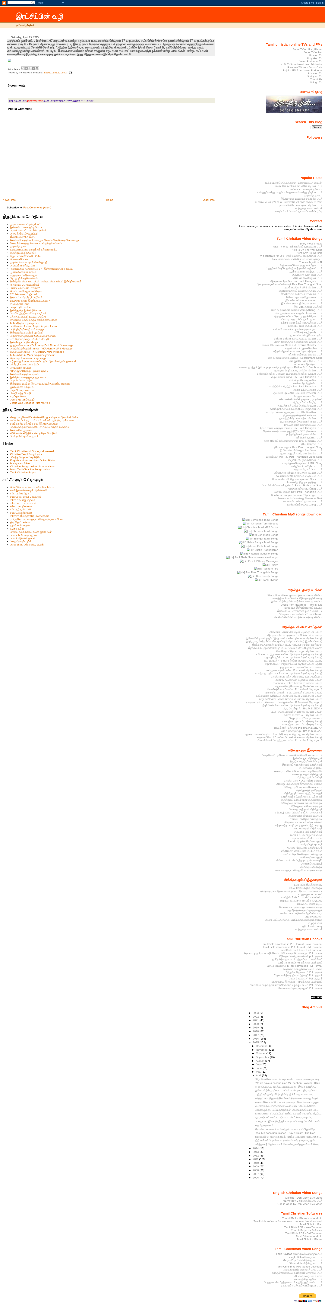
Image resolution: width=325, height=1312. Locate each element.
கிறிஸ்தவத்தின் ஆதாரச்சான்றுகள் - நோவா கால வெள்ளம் (290, 891)
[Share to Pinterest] (37, 68)
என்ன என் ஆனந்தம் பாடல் (308, 364)
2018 (256, 1031)
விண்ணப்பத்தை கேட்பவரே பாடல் (304, 504)
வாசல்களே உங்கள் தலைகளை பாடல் (302, 501)
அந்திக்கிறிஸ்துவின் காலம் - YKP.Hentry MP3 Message (41, 348)
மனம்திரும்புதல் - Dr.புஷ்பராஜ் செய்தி (302, 721)
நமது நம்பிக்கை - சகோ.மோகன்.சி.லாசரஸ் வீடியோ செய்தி (290, 698)
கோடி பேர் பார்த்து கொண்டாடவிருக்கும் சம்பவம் (36, 243)
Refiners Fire (270, 568)
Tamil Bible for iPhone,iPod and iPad (300, 949)
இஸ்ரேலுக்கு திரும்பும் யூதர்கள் (26, 332)
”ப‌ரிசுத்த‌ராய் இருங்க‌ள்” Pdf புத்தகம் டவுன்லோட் (296, 981)
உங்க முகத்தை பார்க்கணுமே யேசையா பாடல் (298, 313)
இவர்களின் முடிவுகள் (21, 430)
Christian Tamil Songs (265, 531)
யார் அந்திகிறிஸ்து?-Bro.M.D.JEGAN (301, 730)
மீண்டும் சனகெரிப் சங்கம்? (25, 287)
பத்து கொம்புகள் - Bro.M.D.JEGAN (302, 708)
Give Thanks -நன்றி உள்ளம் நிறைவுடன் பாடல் (297, 246)
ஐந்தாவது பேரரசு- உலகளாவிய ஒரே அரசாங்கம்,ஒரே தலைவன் (43, 361)
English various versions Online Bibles (32, 460)
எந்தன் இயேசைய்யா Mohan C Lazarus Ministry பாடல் (292, 344)
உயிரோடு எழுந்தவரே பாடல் (308, 332)
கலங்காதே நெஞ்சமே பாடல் (307, 383)
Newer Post (9, 199)
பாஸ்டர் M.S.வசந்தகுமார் (23, 534)
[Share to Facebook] (33, 68)
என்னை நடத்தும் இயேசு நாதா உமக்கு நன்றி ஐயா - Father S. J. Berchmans (280, 367)
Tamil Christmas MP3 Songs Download (299, 1266)
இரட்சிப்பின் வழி (40, 16)
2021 (256, 1020)
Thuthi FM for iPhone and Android (302, 1218)
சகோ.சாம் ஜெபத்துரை (22, 499)
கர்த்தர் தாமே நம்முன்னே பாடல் (305, 380)
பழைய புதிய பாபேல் (20, 307)
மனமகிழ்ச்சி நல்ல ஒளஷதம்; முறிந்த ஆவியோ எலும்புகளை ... (288, 1136)
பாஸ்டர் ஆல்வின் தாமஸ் (22, 538)
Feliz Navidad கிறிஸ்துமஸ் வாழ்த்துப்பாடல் (299, 1253)
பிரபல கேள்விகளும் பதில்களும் (305, 887)
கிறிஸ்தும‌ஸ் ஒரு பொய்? (23, 252)
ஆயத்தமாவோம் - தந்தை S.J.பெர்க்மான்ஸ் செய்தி (294, 635)
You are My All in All (310, 262)
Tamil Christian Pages (23, 472)
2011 (256, 1159)
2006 (256, 1177)
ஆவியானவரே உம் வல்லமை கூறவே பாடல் (300, 290)
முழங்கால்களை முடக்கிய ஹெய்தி (28, 262)
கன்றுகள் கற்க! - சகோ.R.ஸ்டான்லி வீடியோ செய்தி (294, 670)
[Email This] (23, 68)
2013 (256, 1151)
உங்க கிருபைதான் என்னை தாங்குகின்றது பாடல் (296, 309)
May (259, 1071)
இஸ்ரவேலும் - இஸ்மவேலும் (24, 342)
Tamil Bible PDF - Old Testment (303, 1233)
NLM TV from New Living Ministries (301, 64)
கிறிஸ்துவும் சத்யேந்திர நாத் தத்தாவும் (301, 796)
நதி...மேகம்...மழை (312, 926)
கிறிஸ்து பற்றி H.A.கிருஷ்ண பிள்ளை (303, 780)
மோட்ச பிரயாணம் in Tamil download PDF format (294, 965)
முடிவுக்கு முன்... (19, 246)
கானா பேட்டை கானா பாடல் (307, 389)
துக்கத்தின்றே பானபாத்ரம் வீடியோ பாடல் (300, 205)
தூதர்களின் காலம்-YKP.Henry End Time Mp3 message (41, 345)
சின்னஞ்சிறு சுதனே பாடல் (308, 1279)
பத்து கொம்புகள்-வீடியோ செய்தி (28, 316)
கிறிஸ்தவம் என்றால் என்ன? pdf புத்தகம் (300, 956)
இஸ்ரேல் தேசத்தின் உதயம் (24, 374)
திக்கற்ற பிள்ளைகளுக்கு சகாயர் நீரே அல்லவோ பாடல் (293, 411)
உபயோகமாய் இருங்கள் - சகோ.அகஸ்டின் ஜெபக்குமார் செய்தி (289, 654)
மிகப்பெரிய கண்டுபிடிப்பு (309, 903)
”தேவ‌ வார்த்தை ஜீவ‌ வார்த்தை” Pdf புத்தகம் (298, 975)
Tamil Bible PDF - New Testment (303, 1227)
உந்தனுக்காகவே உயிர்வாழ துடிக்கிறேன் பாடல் (298, 316)
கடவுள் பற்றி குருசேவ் (310, 767)
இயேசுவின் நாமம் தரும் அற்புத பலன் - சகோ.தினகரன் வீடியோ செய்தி (284, 638)
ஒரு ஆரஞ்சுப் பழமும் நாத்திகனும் (304, 910)
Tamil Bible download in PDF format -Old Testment (292, 946)
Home (109, 199)
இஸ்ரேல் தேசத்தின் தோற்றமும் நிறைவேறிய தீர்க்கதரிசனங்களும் (45, 239)
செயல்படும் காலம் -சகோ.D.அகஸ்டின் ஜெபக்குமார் (294, 689)
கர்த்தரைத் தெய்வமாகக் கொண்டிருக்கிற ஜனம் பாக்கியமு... (288, 1144)
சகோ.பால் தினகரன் (21, 506)
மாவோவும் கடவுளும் (311, 857)
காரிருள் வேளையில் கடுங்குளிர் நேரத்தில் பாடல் (297, 1272)
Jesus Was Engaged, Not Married (30, 402)
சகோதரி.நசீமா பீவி (20, 509)
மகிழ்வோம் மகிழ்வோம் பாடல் (307, 466)
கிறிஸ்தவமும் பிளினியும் (309, 777)
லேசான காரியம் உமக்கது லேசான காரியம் (300, 498)
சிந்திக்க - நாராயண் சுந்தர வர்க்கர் (303, 822)
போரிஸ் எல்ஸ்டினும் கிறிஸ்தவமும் (304, 847)
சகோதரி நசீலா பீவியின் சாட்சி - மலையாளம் (298, 812)
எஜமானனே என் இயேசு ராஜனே (305, 335)
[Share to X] (30, 68)
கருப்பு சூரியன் (18, 396)
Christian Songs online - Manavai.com (32, 466)
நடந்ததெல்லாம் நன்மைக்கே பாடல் (304, 434)
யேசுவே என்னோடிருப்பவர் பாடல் (305, 488)
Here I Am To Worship (309, 252)
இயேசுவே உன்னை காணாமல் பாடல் (303, 300)
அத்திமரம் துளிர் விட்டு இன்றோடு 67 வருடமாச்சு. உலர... (285, 1094)
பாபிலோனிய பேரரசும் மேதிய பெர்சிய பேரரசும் (34, 326)
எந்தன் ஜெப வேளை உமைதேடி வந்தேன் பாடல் (297, 351)
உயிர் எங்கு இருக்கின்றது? (308, 884)
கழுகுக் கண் (315, 922)
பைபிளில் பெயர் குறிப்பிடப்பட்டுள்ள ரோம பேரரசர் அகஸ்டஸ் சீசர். (288, 201)
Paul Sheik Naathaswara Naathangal (256, 557)
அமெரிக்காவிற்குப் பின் (22, 265)
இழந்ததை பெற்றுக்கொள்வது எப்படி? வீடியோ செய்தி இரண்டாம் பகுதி (284, 641)
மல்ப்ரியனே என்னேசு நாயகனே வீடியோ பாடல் (298, 185)
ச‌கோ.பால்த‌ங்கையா (21, 512)
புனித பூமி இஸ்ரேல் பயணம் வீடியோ (303, 607)
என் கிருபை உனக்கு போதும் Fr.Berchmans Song (295, 357)
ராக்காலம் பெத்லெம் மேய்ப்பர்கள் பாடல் (301, 1285)
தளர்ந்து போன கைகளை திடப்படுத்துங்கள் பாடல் (296, 408)
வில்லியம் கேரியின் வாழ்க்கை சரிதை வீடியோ (298, 617)
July (258, 1064)
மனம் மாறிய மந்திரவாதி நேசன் (27, 544)
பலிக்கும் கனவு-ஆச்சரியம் (24, 364)
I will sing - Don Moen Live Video (303, 1197)
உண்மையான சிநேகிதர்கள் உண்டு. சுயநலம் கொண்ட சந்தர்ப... (288, 1113)
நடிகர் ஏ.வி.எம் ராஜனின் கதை (306, 834)
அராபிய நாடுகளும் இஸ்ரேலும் (26, 291)
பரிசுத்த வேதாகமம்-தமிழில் (24, 457)
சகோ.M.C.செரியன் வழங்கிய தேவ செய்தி (299, 679)
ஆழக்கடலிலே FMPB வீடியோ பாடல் (303, 287)
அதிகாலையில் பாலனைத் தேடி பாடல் (302, 1269)
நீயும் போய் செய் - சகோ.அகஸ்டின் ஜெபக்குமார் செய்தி (292, 705)
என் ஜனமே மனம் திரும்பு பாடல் (305, 360)
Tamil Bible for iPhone (309, 1239)
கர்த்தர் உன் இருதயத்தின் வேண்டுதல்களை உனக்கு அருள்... (288, 1098)
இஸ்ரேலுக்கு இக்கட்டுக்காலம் (26, 310)
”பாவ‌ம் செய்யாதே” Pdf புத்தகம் (305, 978)
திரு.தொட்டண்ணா (20, 522)
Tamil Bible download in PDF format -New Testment (291, 943)
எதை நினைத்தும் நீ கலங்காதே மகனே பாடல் (298, 341)
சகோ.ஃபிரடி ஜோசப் (20, 493)
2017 (256, 1035)
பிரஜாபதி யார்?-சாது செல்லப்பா (305, 718)
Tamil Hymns (270, 579)
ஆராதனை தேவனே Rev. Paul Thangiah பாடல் (296, 281)
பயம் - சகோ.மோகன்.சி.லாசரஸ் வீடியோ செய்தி (296, 711)
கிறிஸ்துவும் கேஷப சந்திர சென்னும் (303, 793)
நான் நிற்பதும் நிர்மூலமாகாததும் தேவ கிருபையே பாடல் (293, 440)
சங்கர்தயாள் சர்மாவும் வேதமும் (305, 815)
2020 (256, 1023)
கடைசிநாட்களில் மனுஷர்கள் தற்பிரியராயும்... (34, 249)
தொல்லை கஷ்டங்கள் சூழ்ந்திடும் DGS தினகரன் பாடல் (292, 431)
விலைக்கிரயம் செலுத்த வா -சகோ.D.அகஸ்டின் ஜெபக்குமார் (289, 740)
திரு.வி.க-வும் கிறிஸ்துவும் (308, 831)
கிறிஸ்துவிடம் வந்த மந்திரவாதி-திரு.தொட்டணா (296, 676)
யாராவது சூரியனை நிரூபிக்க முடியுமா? (301, 900)
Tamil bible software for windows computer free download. (288, 1221)
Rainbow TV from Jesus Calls (304, 67)
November (262, 1049)
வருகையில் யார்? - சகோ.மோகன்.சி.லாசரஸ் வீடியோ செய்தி (289, 737)
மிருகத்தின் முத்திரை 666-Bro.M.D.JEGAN (298, 727)
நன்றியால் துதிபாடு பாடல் (309, 437)
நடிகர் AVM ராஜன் (20, 525)
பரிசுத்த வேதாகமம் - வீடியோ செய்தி (302, 714)
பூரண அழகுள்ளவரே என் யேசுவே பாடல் (301, 453)
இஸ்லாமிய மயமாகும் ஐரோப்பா (26, 227)
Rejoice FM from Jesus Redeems (302, 70)
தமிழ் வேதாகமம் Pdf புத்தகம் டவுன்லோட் (300, 962)
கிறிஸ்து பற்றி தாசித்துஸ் (309, 790)
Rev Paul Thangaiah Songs (261, 572)
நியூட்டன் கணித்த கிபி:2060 (25, 255)
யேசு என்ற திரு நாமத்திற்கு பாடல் (304, 482)
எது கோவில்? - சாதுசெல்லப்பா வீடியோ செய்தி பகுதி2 (293, 660)
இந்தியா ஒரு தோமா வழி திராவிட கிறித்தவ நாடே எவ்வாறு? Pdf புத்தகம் (283, 952)
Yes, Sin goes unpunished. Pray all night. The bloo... (286, 1132)
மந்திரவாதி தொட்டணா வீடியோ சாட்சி (301, 850)
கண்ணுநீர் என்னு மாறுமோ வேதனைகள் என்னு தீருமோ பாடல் (289, 192)
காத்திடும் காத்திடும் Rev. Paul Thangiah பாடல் (295, 386)
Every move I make (310, 243)
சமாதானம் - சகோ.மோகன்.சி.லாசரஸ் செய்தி (297, 682)
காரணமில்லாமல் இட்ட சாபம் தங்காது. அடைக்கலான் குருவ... (288, 1102)
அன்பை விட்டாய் (19, 259)
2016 (256, 1038)
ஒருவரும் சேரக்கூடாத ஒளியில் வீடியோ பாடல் (298, 370)
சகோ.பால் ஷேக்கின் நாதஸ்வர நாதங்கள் (300, 399)
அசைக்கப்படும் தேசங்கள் (24, 233)
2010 (256, 1162)
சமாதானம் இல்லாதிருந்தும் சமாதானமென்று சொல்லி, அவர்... (288, 1121)
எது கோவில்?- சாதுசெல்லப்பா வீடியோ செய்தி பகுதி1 (293, 663)
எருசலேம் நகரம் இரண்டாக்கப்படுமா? (30, 300)
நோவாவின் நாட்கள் (20, 367)
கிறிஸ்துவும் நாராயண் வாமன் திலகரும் (301, 802)
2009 (256, 1166)
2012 (256, 1155)
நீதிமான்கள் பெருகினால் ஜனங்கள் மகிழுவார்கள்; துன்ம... (286, 1140)
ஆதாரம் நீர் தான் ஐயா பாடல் (307, 274)
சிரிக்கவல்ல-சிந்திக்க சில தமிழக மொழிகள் (34, 433)
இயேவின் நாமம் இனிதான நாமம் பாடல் (301, 303)
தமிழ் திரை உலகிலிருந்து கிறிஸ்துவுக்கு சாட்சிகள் (36, 519)
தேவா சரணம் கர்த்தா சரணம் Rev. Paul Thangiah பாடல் (291, 427)
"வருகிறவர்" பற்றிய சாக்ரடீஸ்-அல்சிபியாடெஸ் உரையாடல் (292, 755)
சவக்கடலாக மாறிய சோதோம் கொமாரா (301, 913)
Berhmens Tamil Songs (264, 519)
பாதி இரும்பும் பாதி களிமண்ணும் (27, 329)
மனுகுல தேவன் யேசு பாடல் (308, 469)
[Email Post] (70, 73)
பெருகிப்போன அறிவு (21, 380)
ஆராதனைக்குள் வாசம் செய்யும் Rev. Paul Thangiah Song (289, 284)
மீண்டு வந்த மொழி (20, 393)
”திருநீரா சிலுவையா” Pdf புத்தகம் (304, 972)
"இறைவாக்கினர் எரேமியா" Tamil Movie (300, 614)
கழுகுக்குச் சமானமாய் (310, 894)
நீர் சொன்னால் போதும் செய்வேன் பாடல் (301, 450)
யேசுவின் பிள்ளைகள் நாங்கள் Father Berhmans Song (292, 485)
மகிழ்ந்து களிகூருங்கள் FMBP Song (302, 463)
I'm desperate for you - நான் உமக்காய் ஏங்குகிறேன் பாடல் (290, 255)
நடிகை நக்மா (17, 528)
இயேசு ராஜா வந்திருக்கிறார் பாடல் (304, 297)
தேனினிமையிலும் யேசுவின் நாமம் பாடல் (301, 421)
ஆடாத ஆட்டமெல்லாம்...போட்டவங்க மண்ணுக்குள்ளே (293, 919)
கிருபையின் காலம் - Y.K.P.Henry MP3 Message (37, 351)
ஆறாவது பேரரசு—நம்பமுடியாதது (28, 358)
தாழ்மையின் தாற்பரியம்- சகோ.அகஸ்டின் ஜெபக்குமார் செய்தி (289, 695)
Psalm (274, 564)
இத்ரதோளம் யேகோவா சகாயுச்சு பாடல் (301, 198)
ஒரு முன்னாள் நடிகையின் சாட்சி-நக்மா (301, 666)
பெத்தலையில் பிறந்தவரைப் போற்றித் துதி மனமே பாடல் (293, 1282)
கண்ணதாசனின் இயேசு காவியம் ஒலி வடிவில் (297, 771)
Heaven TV (315, 55)
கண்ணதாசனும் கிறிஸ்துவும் (307, 774)
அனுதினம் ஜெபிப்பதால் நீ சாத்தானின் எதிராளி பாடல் (294, 268)
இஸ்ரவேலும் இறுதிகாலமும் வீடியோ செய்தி (299, 651)
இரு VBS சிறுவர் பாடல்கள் (308, 306)
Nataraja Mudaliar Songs (263, 553)
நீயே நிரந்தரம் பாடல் (311, 443)
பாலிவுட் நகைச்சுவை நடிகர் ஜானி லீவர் (31, 531)
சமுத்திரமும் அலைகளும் (23, 275)
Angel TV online (313, 52)
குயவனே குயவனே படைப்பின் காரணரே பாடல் (297, 392)
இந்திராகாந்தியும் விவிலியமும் (306, 761)
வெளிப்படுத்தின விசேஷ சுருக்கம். (28, 313)
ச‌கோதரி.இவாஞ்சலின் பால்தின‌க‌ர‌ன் (29, 515)
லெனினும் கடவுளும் (311, 863)
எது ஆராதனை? (264, 1125)
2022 (256, 1016)
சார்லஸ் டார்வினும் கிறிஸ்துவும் (306, 818)
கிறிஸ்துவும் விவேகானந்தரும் (306, 806)
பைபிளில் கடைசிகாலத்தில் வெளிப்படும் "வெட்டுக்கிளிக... (286, 1105)
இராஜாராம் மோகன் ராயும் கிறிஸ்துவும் (302, 764)
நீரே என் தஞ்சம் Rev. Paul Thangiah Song (298, 447)
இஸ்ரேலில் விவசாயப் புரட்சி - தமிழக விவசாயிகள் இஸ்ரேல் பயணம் (45, 281)
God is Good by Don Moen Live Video (299, 1203)
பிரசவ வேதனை (313, 916)
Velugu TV (316, 82)
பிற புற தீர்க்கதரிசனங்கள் (24, 278)
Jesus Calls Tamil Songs (263, 546)
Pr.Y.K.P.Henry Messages (263, 561)
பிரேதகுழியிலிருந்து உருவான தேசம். (29, 370)
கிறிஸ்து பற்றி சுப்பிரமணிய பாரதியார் (303, 786)
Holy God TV (314, 58)
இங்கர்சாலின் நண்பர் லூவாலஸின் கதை (300, 906)
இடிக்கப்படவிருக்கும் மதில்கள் (26, 297)
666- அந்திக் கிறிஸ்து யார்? (25, 322)
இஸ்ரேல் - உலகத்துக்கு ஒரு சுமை (28, 377)
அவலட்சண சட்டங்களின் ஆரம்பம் (28, 230)
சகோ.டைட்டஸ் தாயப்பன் (23, 503)
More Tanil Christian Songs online (30, 469)
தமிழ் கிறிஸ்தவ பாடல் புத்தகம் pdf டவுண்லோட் (297, 959)
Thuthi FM (316, 79)
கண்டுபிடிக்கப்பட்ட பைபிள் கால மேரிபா (301, 897)
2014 (256, 1148)
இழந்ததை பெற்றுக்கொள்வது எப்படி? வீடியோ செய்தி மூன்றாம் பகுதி (285, 647)
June (259, 1068)
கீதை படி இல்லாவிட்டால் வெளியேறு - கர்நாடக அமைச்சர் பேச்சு (44, 417)
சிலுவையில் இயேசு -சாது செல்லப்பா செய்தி (298, 686)
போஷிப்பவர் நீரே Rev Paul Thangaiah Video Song (294, 456)
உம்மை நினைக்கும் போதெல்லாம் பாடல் (301, 322)
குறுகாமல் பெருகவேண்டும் (24, 284)
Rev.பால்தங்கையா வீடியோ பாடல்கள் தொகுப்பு (297, 258)
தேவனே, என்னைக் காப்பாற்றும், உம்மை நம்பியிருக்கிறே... (286, 1129)
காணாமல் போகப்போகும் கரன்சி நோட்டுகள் (33, 319)
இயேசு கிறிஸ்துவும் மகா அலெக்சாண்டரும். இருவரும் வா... (287, 1090)
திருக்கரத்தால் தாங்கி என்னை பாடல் (302, 415)
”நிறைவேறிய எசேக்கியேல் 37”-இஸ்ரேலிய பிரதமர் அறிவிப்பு (41, 268)
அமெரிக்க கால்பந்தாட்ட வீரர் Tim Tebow (32, 487)
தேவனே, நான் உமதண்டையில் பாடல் (303, 424)
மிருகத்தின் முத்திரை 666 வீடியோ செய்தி (33, 335)
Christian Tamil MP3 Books (262, 527)
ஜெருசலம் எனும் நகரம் (22, 399)
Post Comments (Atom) (37, 207)
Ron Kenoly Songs (266, 576)
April (259, 1075)
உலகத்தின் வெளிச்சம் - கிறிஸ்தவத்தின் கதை (297, 598)
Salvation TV (314, 73)
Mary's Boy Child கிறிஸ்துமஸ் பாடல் (302, 1200)
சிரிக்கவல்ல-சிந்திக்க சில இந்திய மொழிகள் (34, 423)
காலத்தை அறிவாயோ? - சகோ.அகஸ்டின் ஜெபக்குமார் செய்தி (288, 673)
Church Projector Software (306, 1230)
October (261, 1053)
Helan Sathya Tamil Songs (262, 542)
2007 (256, 1173)
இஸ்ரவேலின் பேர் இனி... (23, 236)
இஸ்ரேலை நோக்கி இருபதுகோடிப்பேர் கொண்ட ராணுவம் (40, 383)
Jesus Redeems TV (310, 61)
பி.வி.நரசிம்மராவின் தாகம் (24, 436)
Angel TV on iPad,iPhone (307, 49)
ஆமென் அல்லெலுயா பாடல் (307, 277)
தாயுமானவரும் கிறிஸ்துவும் (307, 828)
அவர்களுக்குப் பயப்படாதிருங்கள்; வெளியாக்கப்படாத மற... (287, 1109)
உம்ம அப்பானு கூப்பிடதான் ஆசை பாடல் (301, 319)
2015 (256, 1042)
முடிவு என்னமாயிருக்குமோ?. (25, 224)
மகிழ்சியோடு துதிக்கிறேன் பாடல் (304, 459)
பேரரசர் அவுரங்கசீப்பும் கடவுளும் (305, 841)
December (262, 1045)
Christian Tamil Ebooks (264, 523)
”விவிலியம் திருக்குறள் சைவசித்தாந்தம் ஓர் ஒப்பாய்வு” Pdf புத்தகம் (286, 984)
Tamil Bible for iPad (311, 1224)
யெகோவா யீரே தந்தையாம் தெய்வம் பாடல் (299, 475)
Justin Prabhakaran (266, 549)
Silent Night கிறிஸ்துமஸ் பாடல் (305, 1263)
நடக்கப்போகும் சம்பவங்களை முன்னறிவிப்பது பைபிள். (293, 182)
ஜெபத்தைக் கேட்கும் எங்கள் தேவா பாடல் (300, 405)
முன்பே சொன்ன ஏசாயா (23, 271)
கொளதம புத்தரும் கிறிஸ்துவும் (305, 809)
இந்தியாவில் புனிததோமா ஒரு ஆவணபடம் (299, 610)
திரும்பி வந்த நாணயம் (22, 390)
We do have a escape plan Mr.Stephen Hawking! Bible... (288, 1082)
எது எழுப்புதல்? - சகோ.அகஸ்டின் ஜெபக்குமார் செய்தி (293, 657)
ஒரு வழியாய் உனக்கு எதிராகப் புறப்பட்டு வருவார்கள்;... (284, 1117)
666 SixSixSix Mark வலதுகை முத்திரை (32, 354)
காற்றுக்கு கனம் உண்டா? (308, 208)
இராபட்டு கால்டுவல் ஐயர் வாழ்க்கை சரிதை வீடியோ (294, 595)
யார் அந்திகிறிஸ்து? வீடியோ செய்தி (29, 338)
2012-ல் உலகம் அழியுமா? (23, 294)
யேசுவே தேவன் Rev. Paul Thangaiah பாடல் (298, 491)
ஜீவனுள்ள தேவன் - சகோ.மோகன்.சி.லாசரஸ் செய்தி (294, 692)
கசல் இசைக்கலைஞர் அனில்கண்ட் (29, 490)
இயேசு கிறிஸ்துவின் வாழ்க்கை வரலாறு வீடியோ (296, 601)
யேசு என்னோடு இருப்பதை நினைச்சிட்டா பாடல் (297, 479)
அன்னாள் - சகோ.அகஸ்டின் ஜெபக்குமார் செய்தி (296, 631)
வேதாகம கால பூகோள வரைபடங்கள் (302, 968)
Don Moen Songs (267, 534)
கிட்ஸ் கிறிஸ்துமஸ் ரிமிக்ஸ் (308, 1275)
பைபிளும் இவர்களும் (311, 844)
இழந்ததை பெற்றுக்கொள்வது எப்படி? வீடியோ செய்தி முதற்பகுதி (287, 644)
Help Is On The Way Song (307, 249)
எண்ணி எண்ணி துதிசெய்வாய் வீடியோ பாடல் (298, 338)
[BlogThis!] (26, 68)
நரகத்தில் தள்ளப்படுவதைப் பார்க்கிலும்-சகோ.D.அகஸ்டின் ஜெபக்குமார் (284, 702)
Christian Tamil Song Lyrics (26, 454)
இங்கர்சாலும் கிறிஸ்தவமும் (307, 758)
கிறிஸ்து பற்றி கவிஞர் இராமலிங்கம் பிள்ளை (299, 783)
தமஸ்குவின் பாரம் (19, 303)
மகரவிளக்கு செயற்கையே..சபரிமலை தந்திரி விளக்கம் (39, 426)
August (260, 1060)
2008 (256, 1170)
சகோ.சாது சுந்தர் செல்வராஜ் (25, 496)
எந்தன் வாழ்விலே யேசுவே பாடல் (305, 354)
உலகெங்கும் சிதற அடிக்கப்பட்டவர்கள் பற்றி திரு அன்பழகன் (42, 420)
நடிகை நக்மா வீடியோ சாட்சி (307, 838)
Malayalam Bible (20, 463)
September (263, 1057)
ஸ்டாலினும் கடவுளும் (311, 866)
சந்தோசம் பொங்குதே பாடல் (307, 402)
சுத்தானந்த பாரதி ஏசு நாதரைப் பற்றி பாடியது (298, 825)
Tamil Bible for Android (309, 1236)
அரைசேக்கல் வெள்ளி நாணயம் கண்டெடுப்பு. (298, 211)
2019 (256, 1027)
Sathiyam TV (314, 76)
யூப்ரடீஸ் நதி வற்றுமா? (22, 386)
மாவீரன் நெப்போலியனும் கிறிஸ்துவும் (302, 854)
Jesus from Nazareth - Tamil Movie (301, 604)
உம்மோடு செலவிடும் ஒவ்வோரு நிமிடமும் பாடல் (297, 328)
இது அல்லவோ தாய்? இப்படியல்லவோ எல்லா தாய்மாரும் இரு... (288, 1078)
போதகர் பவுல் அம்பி (20, 541)
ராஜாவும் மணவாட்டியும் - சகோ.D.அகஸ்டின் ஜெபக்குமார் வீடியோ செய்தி (283, 734)
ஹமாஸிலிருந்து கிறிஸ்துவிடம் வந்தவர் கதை (298, 869)
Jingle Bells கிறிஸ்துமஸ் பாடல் (305, 1256)
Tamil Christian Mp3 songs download (32, 451)
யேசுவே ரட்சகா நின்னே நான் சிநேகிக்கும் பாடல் (296, 494)
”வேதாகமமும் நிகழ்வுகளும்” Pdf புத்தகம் (300, 988)
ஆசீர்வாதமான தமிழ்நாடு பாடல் (305, 271)
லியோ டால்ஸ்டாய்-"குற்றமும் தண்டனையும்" (299, 860)
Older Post (209, 199)
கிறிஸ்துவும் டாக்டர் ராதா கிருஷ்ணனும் (301, 799)
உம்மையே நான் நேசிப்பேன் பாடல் (305, 325)
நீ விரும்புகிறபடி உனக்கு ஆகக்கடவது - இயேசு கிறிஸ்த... (286, 1086)
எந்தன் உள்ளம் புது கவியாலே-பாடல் (303, 348)
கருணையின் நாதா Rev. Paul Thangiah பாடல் (296, 376)
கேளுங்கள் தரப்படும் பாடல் (308, 396)
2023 (256, 1012)
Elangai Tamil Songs (265, 538)
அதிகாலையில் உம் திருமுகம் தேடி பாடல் (301, 265)
